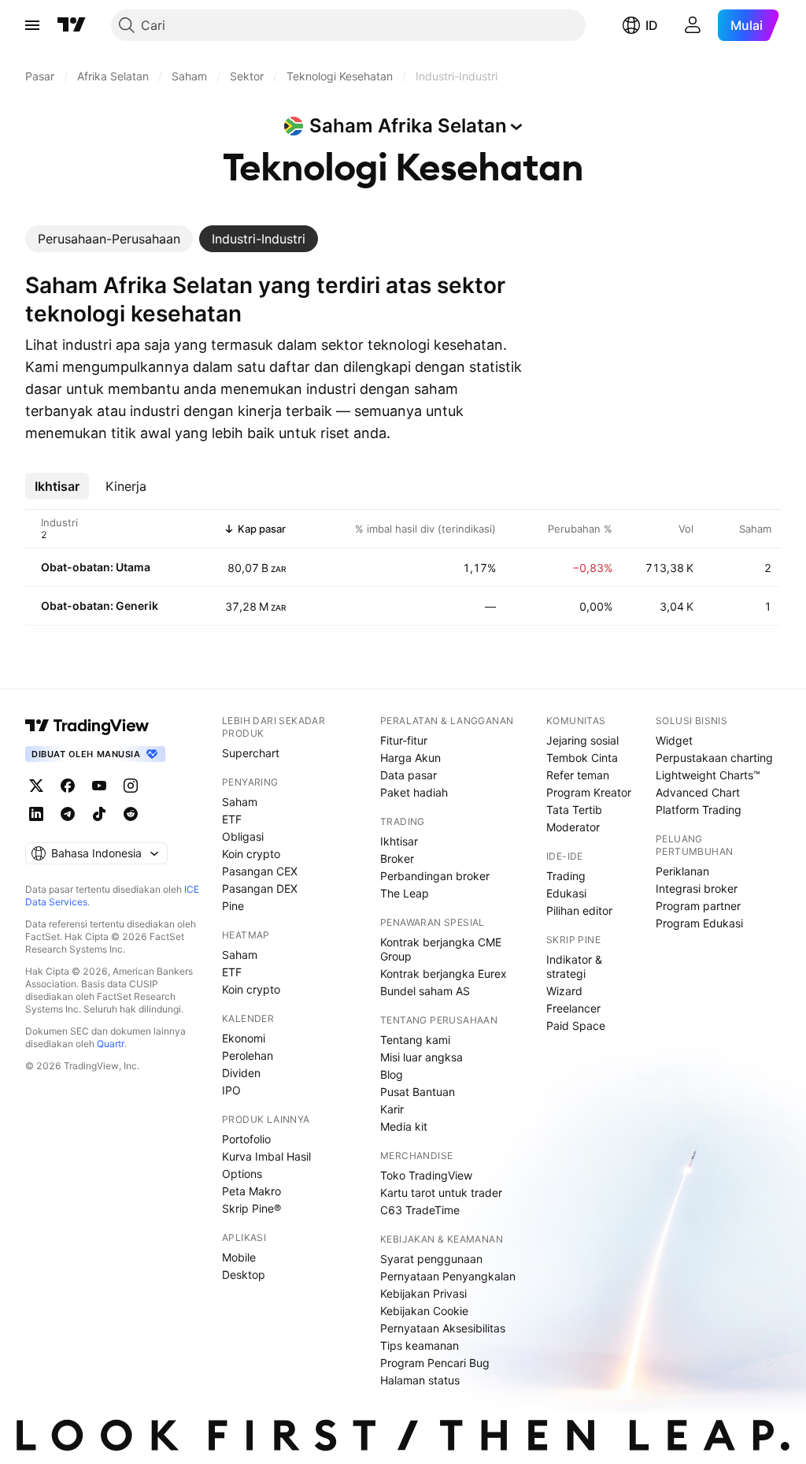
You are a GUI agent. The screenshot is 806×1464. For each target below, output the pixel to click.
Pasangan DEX (260, 888)
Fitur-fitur (403, 740)
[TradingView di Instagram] (131, 786)
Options (242, 1173)
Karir (392, 1109)
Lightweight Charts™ (708, 775)
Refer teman (577, 775)
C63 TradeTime (420, 1210)
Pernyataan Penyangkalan (448, 1276)
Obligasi (243, 836)
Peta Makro (251, 1191)
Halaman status (420, 1380)
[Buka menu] (32, 25)
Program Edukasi (699, 923)
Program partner (698, 905)
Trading (566, 875)
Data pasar (408, 775)
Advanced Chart (698, 792)
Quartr (110, 1044)
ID (651, 25)
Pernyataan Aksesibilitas (442, 1328)
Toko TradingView (426, 1175)
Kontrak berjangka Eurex (443, 973)
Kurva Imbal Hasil (266, 1156)
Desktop (243, 1274)
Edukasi (566, 893)
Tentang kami (415, 1039)
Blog (391, 1074)
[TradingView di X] (36, 786)
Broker (397, 858)
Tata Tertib (574, 809)
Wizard (564, 991)
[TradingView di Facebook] (68, 786)
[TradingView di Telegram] (68, 814)
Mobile (239, 1257)
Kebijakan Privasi (423, 1293)
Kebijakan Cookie (424, 1310)
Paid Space (575, 1025)
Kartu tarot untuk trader (441, 1192)
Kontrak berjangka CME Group (440, 949)
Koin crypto (251, 853)
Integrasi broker (697, 888)
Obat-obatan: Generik (99, 605)
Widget (674, 740)
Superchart (250, 753)
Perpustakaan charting (714, 757)
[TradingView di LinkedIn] (36, 814)
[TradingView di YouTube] (99, 786)
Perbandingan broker (435, 875)
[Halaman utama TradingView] (71, 25)
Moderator (573, 827)
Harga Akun (410, 757)
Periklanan (682, 871)
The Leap (404, 893)
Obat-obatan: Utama (95, 567)
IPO (231, 1090)
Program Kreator (588, 792)
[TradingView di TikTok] (99, 814)
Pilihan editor (579, 910)
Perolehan (247, 1055)
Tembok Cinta (582, 757)
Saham (239, 801)
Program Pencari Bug (435, 1362)
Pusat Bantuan (417, 1091)
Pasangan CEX (260, 871)
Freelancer (573, 1008)
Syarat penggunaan (431, 1258)
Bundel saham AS (425, 991)
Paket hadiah (414, 792)
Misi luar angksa (421, 1057)
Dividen (241, 1072)
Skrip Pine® (251, 1208)
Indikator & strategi (574, 966)
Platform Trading (698, 809)
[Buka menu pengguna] (692, 25)
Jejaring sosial (582, 740)
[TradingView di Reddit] (131, 814)
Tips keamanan (419, 1345)
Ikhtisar (399, 841)
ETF (232, 819)
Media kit (403, 1126)
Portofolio (246, 1139)
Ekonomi (243, 1038)
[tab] (109, 238)
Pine (233, 905)
